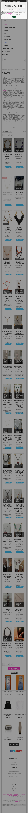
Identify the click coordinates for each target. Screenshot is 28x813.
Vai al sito (14, 17)
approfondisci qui (9, 13)
